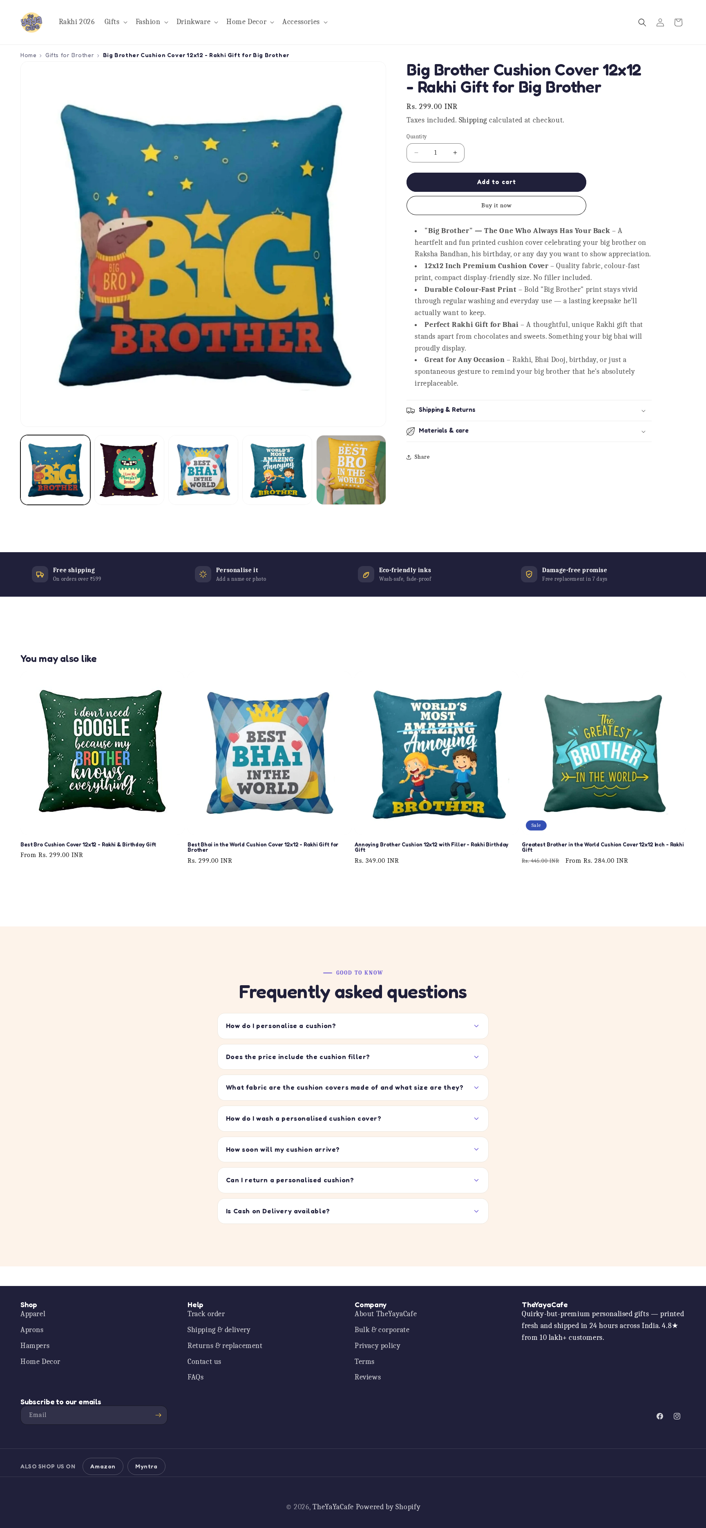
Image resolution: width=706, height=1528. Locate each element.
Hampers (34, 1345)
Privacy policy (377, 1345)
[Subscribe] (158, 1415)
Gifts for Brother (69, 54)
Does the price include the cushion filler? (298, 1057)
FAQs (195, 1377)
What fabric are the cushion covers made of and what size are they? (345, 1087)
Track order (206, 1314)
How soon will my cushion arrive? (283, 1149)
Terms (365, 1361)
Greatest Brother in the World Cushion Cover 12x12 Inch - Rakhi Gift (603, 847)
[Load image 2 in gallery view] (129, 470)
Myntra (146, 1466)
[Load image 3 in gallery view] (203, 470)
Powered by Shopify (388, 1507)
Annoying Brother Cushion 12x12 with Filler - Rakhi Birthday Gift (431, 847)
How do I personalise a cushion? (281, 1026)
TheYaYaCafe (333, 1507)
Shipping (473, 120)
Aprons (32, 1330)
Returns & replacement (225, 1345)
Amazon (103, 1466)
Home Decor (40, 1361)
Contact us (204, 1361)
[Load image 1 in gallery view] (55, 470)
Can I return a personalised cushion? (290, 1180)
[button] (115, 22)
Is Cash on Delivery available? (278, 1211)
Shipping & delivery (219, 1330)
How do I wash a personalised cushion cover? (304, 1118)
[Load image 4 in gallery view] (277, 470)
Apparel (32, 1314)
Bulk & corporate (382, 1330)
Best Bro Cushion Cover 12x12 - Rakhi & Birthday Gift (88, 845)
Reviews (368, 1377)
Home (28, 54)
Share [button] (422, 456)
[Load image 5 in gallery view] (351, 470)
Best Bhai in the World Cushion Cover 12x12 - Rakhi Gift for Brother (263, 847)
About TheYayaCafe (386, 1314)
